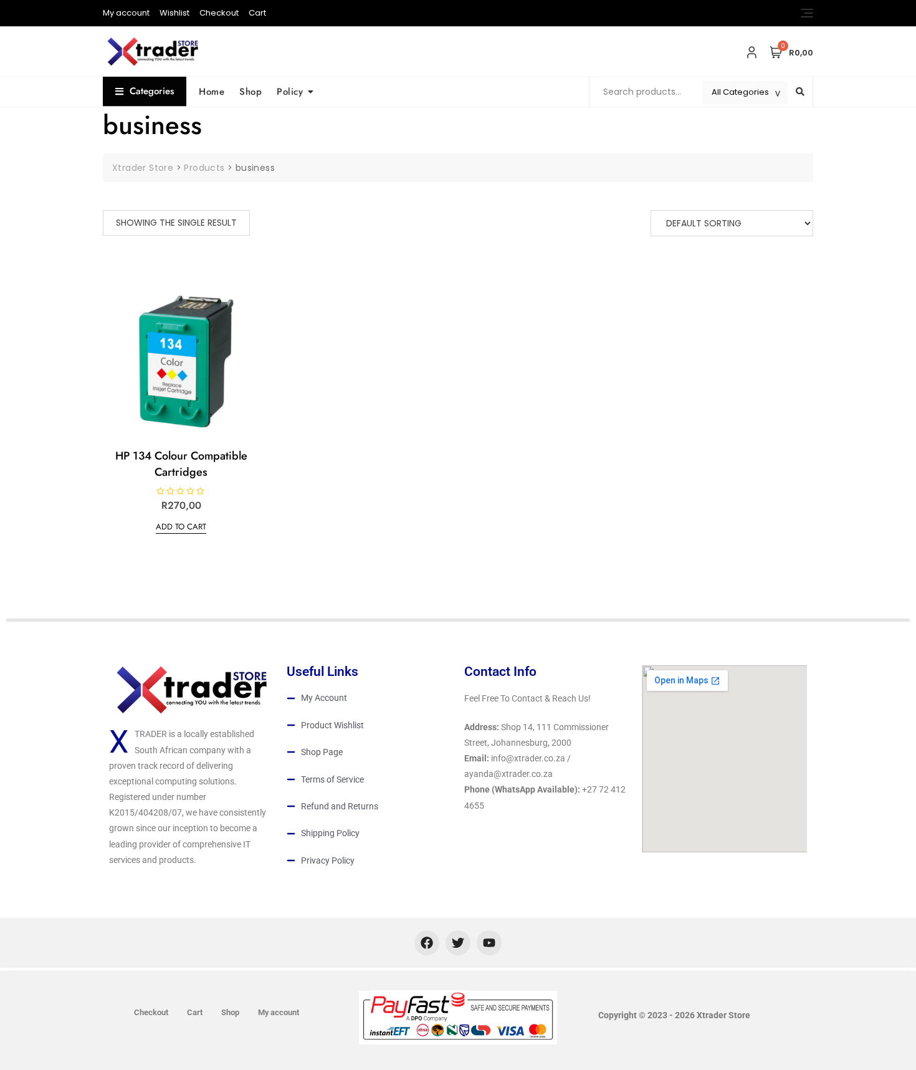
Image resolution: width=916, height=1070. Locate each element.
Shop (250, 92)
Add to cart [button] (181, 527)
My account (126, 13)
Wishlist (174, 13)
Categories (152, 91)
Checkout (219, 13)
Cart (257, 13)
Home (211, 92)
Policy (290, 92)
